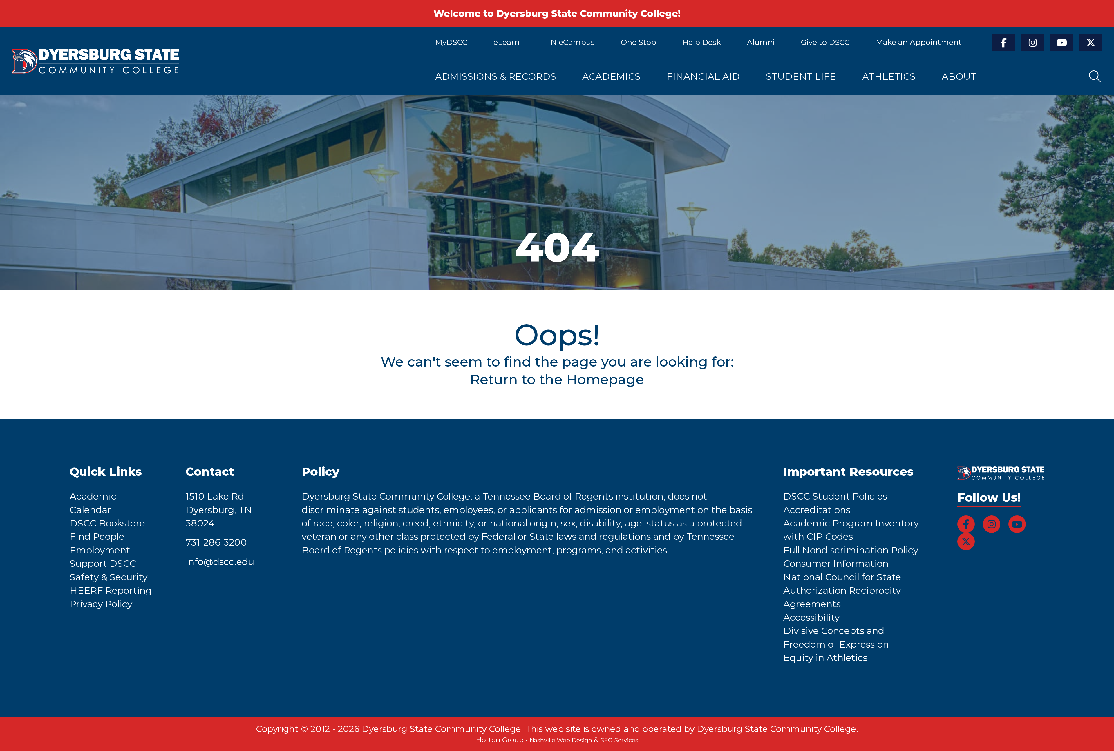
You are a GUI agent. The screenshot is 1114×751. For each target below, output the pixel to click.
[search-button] (1094, 76)
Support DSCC (103, 563)
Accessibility (811, 617)
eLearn (506, 42)
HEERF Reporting (111, 590)
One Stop (638, 42)
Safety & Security (108, 577)
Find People (97, 536)
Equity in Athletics (825, 657)
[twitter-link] (1090, 42)
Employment (100, 550)
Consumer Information (836, 563)
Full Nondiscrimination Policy (850, 550)
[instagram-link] (1032, 42)
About (959, 76)
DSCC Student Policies (835, 496)
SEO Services (619, 740)
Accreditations (816, 509)
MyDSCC (451, 42)
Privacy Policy (101, 604)
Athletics (889, 76)
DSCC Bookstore (107, 523)
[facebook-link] (1003, 42)
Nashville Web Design (560, 740)
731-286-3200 (216, 542)
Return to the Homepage (557, 379)
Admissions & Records (495, 76)
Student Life (801, 76)
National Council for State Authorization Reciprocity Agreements (842, 590)
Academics (611, 76)
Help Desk (701, 42)
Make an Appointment (919, 42)
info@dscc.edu (220, 561)
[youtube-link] (1061, 42)
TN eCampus (570, 42)
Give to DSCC (825, 42)
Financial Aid (703, 76)
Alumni (761, 42)
